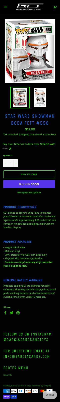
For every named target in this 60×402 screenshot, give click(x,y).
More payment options (29, 192)
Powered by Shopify (41, 385)
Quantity (8, 155)
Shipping (24, 134)
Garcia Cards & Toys (21, 385)
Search (7, 374)
